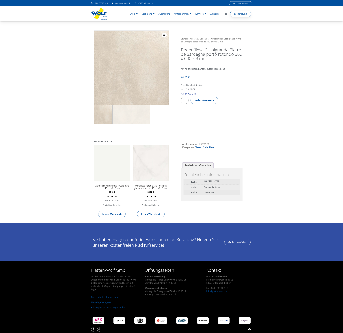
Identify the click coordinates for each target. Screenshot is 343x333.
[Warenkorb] (226, 14)
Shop (132, 13)
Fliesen (194, 38)
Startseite (185, 38)
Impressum (112, 297)
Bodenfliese (205, 38)
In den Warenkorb (204, 100)
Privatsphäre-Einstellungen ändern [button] (108, 307)
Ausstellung (164, 13)
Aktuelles (214, 13)
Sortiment (147, 13)
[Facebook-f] (93, 330)
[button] (164, 35)
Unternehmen (181, 13)
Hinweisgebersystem (101, 302)
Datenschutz (97, 297)
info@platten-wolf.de (216, 291)
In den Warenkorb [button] (112, 214)
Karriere (199, 13)
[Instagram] (99, 330)
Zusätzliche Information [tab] (198, 165)
